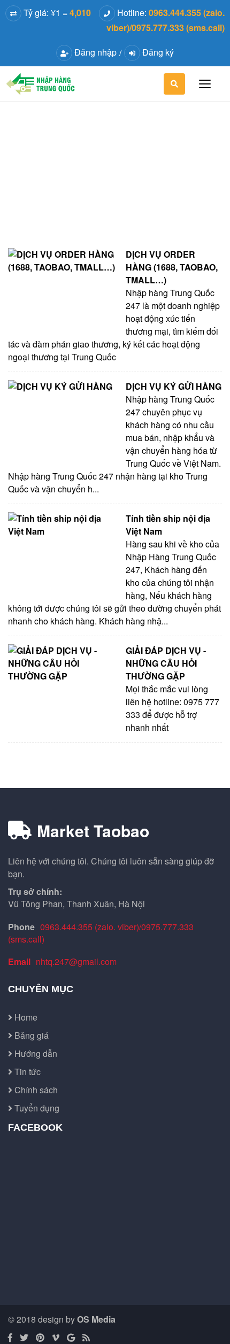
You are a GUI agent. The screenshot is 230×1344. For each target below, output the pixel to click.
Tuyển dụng (35, 1108)
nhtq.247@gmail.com (76, 961)
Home (24, 1017)
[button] (174, 84)
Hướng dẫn (34, 1053)
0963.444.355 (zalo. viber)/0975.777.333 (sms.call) (101, 933)
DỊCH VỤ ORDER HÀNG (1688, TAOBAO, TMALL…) (172, 267)
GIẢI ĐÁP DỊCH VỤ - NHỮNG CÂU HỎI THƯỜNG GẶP (166, 663)
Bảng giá (30, 1035)
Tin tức (26, 1071)
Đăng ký (157, 52)
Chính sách (35, 1090)
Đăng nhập (94, 52)
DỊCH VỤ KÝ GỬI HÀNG (173, 386)
